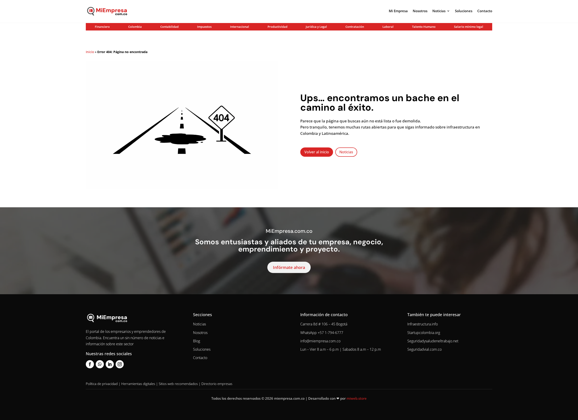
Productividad (277, 27)
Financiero (102, 27)
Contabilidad (169, 27)
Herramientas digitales (138, 383)
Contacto (484, 11)
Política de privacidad (102, 383)
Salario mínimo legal (468, 27)
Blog (196, 340)
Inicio (90, 52)
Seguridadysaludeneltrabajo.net (432, 340)
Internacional (239, 27)
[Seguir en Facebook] (90, 364)
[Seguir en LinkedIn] (110, 364)
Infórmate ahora (289, 267)
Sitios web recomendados (178, 383)
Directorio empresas (216, 383)
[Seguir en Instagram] (120, 364)
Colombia (135, 27)
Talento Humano (424, 27)
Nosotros (420, 11)
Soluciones (463, 11)
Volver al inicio (316, 151)
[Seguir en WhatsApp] (100, 364)
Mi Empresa (398, 11)
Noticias (438, 11)
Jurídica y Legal (316, 27)
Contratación (354, 27)
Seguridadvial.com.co (424, 349)
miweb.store (357, 398)
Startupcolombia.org (423, 332)
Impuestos (204, 27)
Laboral (388, 27)
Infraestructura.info (422, 324)
